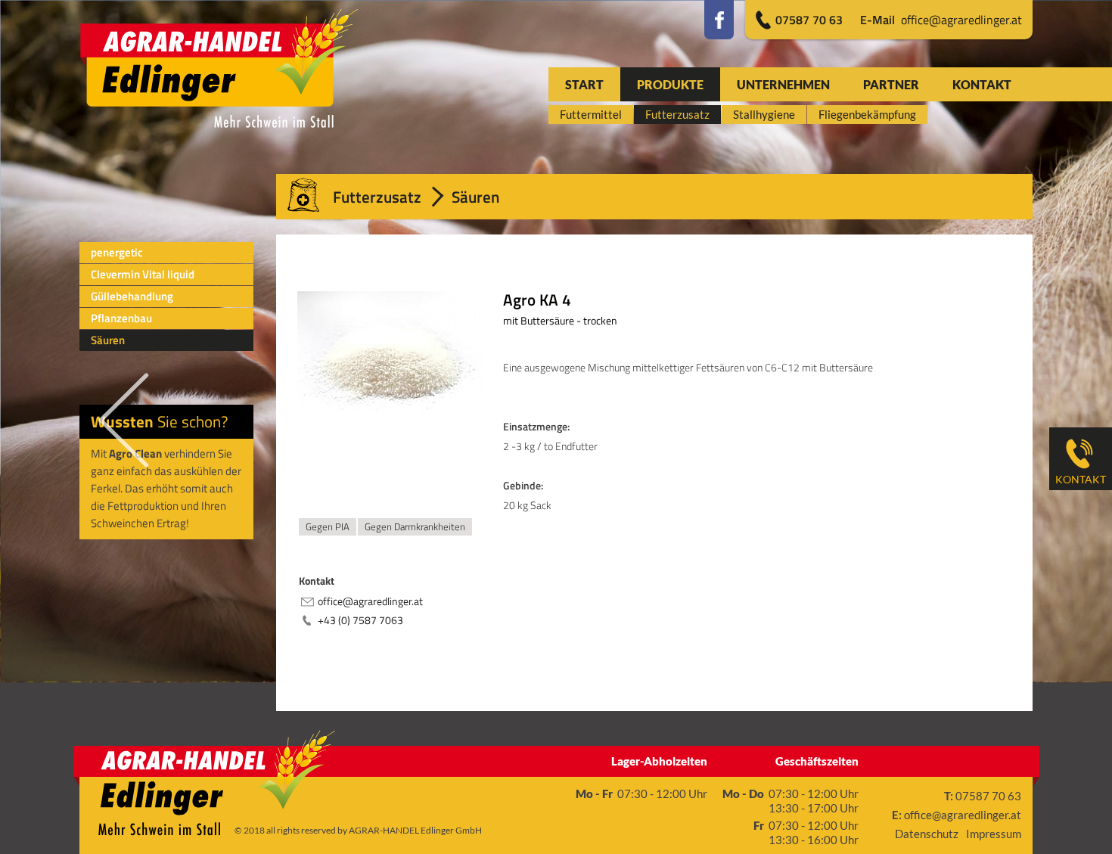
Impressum (993, 833)
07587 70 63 (809, 20)
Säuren (108, 340)
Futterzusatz (377, 197)
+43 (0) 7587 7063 (360, 620)
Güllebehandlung (132, 296)
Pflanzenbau (121, 318)
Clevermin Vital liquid (142, 274)
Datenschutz (926, 833)
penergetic (117, 252)
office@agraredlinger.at (941, 20)
